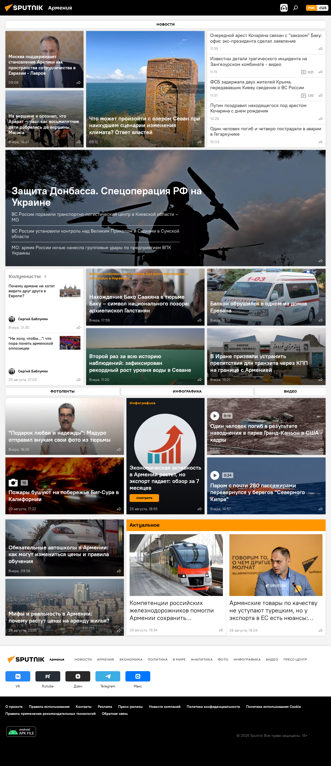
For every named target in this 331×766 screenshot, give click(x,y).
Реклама (105, 706)
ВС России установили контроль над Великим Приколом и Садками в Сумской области (95, 234)
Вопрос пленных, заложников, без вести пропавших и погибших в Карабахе (138, 276)
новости (83, 659)
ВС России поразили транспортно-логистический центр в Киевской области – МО (95, 217)
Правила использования (49, 706)
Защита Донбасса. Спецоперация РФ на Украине (107, 196)
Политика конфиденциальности (213, 706)
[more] (78, 82)
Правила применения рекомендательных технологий (50, 713)
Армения (105, 659)
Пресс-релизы (130, 706)
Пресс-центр (295, 659)
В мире (179, 659)
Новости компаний (164, 706)
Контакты (84, 706)
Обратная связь (115, 713)
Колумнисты (25, 276)
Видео (272, 659)
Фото (223, 659)
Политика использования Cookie (273, 706)
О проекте (14, 706)
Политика (158, 659)
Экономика (130, 659)
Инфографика (247, 659)
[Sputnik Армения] (25, 12)
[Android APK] (21, 732)
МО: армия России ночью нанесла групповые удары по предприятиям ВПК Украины (91, 250)
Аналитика (202, 659)
